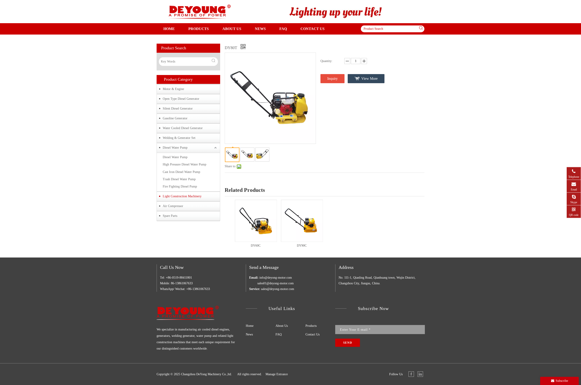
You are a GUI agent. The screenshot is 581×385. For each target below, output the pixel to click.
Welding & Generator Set (179, 138)
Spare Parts (170, 216)
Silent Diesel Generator (178, 108)
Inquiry (332, 78)
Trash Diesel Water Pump (179, 179)
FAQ (279, 334)
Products (311, 326)
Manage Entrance (277, 374)
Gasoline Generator (175, 118)
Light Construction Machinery (182, 196)
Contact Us (312, 334)
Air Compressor (173, 206)
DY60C (256, 245)
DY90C (302, 245)
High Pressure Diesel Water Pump (184, 164)
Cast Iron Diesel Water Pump (181, 172)
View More (369, 78)
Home (250, 326)
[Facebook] (411, 374)
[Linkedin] (420, 374)
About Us (282, 326)
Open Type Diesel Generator (181, 98)
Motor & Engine (173, 89)
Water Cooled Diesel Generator (183, 128)
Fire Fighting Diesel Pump (180, 186)
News (249, 334)
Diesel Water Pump (175, 147)
